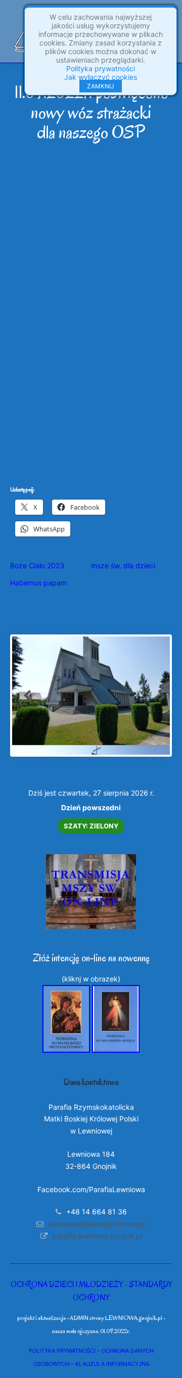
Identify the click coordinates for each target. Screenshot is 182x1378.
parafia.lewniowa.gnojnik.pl (97, 1236)
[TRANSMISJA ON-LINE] (91, 926)
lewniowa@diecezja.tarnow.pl (97, 1223)
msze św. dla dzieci (123, 565)
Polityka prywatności (100, 68)
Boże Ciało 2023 (37, 565)
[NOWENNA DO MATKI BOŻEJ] (66, 1050)
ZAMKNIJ (100, 86)
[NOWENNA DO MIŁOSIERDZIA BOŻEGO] (116, 1050)
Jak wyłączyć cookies (100, 77)
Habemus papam (38, 582)
